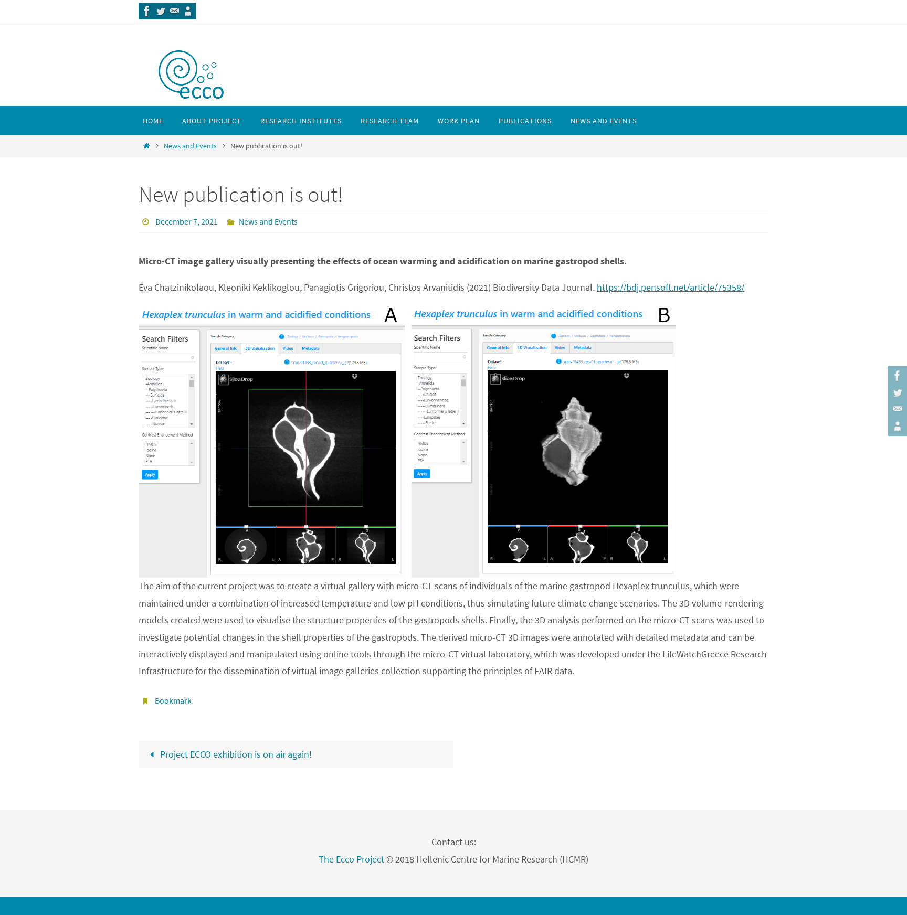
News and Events (190, 146)
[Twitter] (160, 11)
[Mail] (174, 11)
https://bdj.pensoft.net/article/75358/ (670, 287)
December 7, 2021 (186, 221)
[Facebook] (147, 11)
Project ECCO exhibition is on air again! (235, 754)
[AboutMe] (188, 11)
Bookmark (173, 700)
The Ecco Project (351, 859)
